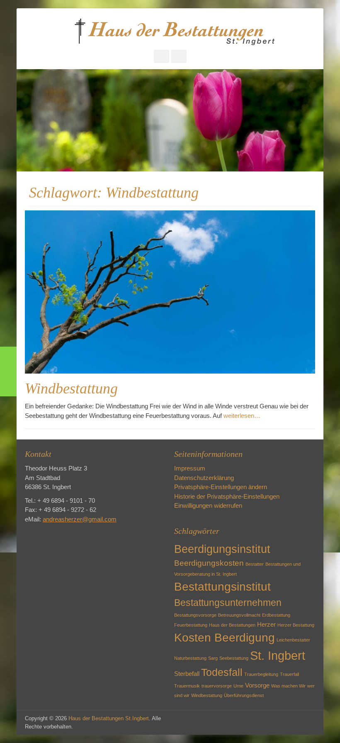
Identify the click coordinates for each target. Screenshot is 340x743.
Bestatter (254, 564)
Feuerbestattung (190, 624)
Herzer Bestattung (295, 624)
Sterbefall (186, 673)
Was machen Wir (288, 685)
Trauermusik (187, 685)
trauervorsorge (217, 685)
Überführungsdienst (244, 695)
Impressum (189, 468)
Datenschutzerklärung (204, 477)
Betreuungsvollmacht (239, 615)
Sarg (213, 658)
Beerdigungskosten (209, 563)
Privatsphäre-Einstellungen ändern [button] (220, 486)
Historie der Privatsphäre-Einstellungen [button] (226, 496)
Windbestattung (71, 388)
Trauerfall (289, 674)
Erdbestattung (276, 615)
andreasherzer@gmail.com (80, 519)
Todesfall (222, 672)
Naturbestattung (190, 658)
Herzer (266, 624)
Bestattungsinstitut (222, 586)
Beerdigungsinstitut (222, 549)
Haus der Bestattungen (232, 624)
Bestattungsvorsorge (195, 615)
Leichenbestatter (293, 639)
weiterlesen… (241, 415)
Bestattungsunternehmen (228, 602)
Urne (238, 685)
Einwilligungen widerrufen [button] (208, 505)
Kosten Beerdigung (224, 637)
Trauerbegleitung (261, 674)
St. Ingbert (277, 655)
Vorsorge (257, 685)
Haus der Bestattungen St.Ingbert (108, 718)
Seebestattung (233, 658)
